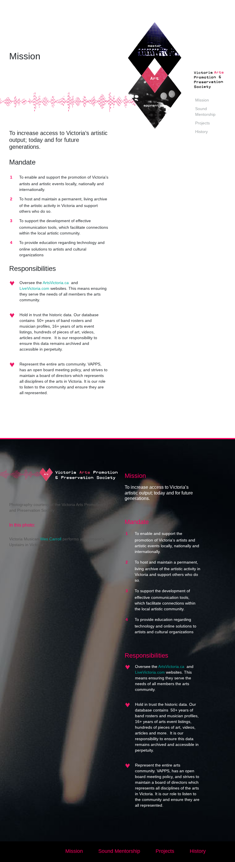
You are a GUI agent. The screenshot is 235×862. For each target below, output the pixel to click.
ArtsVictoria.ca (56, 282)
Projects (202, 123)
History (201, 131)
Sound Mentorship (119, 851)
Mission (202, 100)
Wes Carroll (51, 539)
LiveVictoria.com (34, 288)
